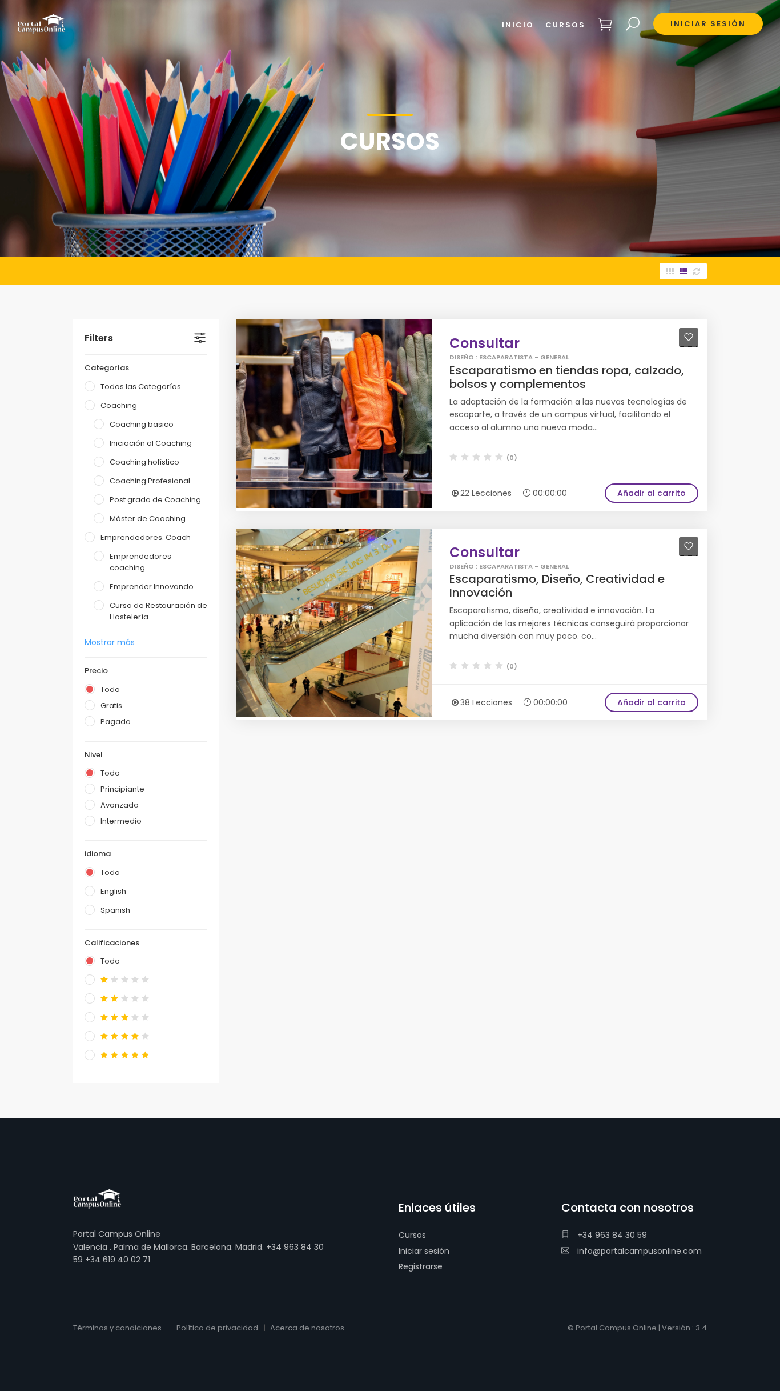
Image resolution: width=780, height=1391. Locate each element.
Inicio (518, 24)
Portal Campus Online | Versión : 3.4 (641, 1327)
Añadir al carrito (651, 493)
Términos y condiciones (117, 1327)
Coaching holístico (144, 462)
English (113, 891)
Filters (99, 338)
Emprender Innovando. (152, 586)
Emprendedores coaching (140, 562)
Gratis (111, 705)
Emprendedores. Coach (145, 537)
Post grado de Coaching (155, 499)
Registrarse (421, 1266)
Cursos (412, 1235)
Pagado (115, 721)
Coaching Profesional (150, 480)
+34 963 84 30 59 (611, 1235)
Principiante (122, 789)
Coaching (118, 405)
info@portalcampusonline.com (638, 1251)
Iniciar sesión (424, 1251)
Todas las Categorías (140, 386)
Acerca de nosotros (307, 1327)
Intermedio (121, 821)
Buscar (633, 24)
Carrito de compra (605, 24)
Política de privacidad (217, 1327)
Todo (110, 689)
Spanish (115, 910)
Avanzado (119, 805)
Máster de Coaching (148, 518)
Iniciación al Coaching (151, 443)
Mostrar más (110, 642)
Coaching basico (142, 424)
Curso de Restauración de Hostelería (158, 611)
